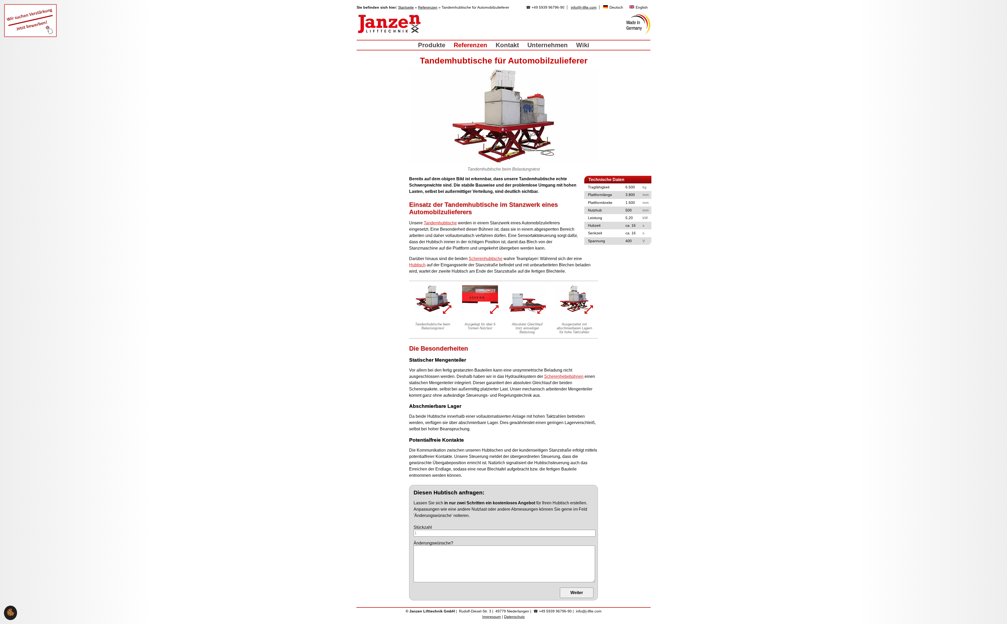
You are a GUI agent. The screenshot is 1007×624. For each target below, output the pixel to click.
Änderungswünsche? (433, 543)
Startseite (406, 7)
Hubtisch (417, 265)
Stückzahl (423, 527)
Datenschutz (514, 617)
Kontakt (507, 45)
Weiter (576, 592)
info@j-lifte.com (584, 7)
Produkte (431, 45)
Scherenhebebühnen (563, 376)
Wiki (582, 45)
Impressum (491, 617)
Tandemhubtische (440, 223)
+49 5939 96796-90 (548, 7)
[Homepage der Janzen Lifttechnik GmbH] (389, 24)
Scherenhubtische (485, 258)
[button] (10, 615)
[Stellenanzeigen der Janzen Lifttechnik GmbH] (30, 35)
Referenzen (427, 7)
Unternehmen (547, 45)
